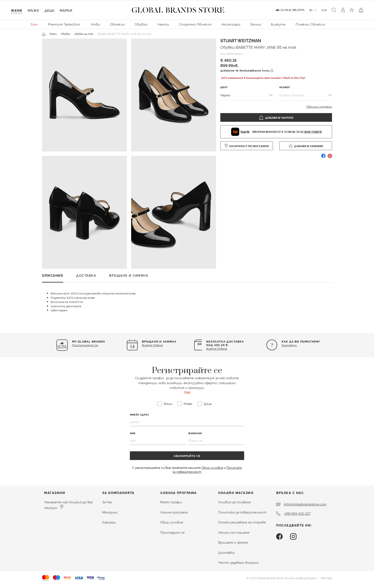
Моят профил (171, 502)
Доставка (226, 552)
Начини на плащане (233, 532)
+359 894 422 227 (297, 513)
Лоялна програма (174, 512)
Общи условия (212, 467)
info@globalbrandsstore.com (305, 504)
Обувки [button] (141, 24)
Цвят (224, 87)
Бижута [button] (278, 24)
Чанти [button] (163, 24)
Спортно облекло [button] (195, 24)
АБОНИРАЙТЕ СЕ (187, 456)
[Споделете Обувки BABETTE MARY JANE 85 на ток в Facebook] (323, 157)
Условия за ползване (234, 502)
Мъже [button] (33, 10)
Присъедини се (172, 532)
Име (133, 433)
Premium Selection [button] (64, 24)
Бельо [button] (256, 24)
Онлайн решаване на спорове (242, 522)
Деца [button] (49, 10)
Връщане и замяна (233, 542)
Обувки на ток (83, 34)
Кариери (109, 522)
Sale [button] (34, 24)
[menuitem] (34, 24)
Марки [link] (66, 10)
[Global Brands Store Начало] (178, 9)
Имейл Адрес (139, 414)
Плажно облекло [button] (310, 24)
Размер (284, 87)
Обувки (65, 34)
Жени (53, 34)
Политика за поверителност (242, 512)
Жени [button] (16, 10)
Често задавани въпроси (238, 562)
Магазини (110, 512)
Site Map (326, 578)
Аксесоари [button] (231, 24)
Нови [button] (95, 24)
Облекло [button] (117, 24)
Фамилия (195, 433)
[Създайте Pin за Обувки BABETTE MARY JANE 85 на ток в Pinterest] (330, 157)
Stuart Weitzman (240, 40)
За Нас (107, 502)
